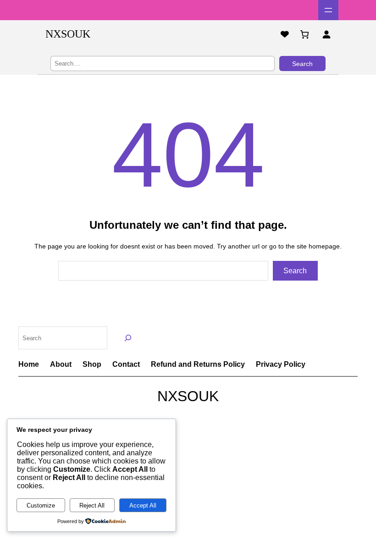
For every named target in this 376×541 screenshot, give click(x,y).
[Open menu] (328, 10)
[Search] (128, 337)
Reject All (92, 505)
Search (302, 63)
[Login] (326, 34)
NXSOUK (67, 34)
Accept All (142, 505)
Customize (41, 505)
